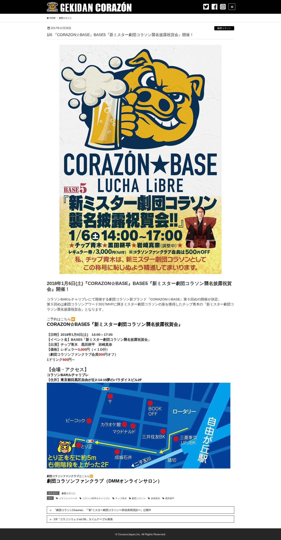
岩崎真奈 (155, 498)
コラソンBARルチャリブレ (68, 375)
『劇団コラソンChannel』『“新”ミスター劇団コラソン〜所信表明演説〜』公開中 (102, 510)
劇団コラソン (224, 28)
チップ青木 (121, 498)
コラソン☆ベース (68, 498)
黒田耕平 (169, 498)
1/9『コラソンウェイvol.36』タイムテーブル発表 (83, 519)
